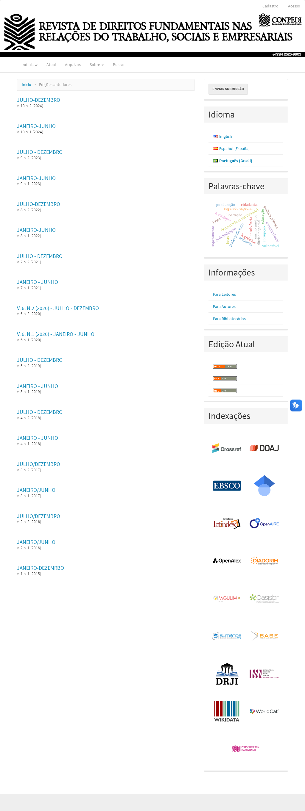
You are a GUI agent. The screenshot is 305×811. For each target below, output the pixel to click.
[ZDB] (246, 749)
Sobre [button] (95, 64)
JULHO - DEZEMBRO (40, 151)
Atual (51, 64)
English (225, 136)
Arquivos (73, 64)
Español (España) (234, 148)
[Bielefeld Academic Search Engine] (264, 636)
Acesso (294, 6)
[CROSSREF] (227, 448)
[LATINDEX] (227, 524)
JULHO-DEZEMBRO (38, 99)
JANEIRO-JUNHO (36, 126)
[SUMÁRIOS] (227, 636)
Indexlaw (29, 64)
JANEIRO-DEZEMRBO (40, 567)
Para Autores (224, 306)
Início (26, 84)
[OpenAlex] (227, 561)
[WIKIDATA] (227, 712)
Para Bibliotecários (229, 318)
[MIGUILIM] (227, 599)
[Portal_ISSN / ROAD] (264, 674)
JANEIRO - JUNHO (37, 281)
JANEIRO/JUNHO (36, 489)
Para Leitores (224, 294)
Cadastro (270, 6)
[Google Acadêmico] (264, 486)
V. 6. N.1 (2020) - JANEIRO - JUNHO (55, 334)
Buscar (119, 64)
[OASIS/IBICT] (264, 599)
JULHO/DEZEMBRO (38, 464)
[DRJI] (227, 674)
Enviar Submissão (228, 89)
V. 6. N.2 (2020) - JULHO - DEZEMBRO (58, 308)
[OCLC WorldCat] (264, 712)
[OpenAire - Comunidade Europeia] (264, 524)
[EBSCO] (227, 486)
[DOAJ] (264, 448)
